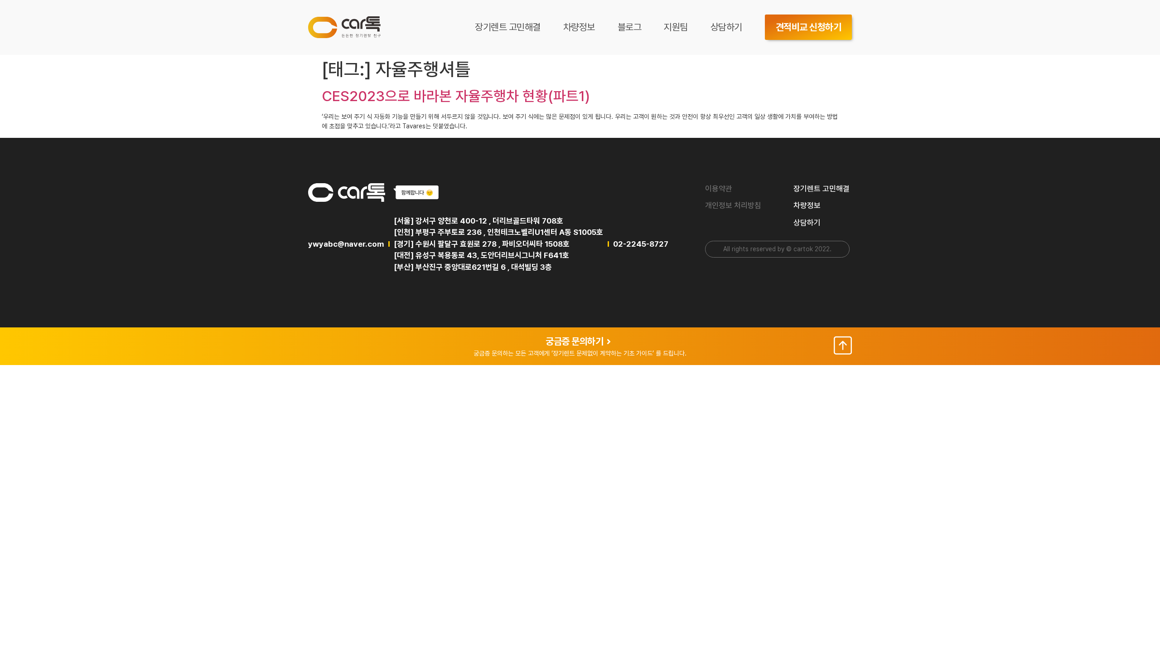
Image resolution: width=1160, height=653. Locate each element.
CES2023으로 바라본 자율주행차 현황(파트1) (456, 96)
